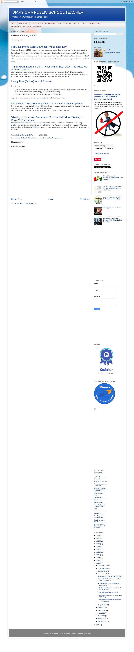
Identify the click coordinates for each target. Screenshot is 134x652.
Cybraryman (98, 490)
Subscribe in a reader (102, 153)
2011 (98, 625)
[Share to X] (43, 135)
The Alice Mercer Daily (33, 123)
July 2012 (101, 607)
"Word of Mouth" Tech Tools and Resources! (26, 27)
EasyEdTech (98, 497)
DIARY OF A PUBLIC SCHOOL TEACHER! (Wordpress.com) (79, 23)
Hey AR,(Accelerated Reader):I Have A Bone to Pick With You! (113, 177)
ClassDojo (97, 485)
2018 (98, 546)
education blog (44, 138)
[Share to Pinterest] (47, 135)
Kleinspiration (98, 502)
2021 (98, 538)
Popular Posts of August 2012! (108, 592)
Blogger (87, 633)
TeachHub (97, 513)
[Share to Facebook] (45, 135)
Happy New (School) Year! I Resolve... (32, 81)
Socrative (97, 511)
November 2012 (103, 568)
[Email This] (39, 135)
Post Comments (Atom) (28, 203)
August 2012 (102, 605)
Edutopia (97, 476)
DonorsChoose (99, 479)
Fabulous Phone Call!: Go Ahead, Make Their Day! (39, 46)
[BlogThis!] (41, 135)
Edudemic (97, 500)
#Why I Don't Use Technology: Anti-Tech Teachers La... (109, 579)
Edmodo (17, 125)
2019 (98, 544)
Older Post (84, 199)
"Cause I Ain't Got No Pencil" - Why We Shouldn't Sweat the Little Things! (112, 188)
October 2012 (103, 571)
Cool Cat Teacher (100, 488)
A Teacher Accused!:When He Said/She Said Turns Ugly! (112, 198)
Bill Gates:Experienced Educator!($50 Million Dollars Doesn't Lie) (112, 220)
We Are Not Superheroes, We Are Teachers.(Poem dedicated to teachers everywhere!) (107, 97)
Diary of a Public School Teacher (27, 138)
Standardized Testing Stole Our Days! (110, 576)
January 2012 (103, 621)
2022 (98, 535)
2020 (98, 541)
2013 (98, 560)
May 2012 (101, 613)
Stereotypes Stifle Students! (112, 208)
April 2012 (101, 616)
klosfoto (73, 633)
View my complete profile (112, 52)
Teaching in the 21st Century (99, 516)
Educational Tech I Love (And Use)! (43, 23)
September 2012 (104, 574)
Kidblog (35, 127)
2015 (98, 555)
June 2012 (102, 610)
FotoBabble (20, 123)
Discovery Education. (40, 106)
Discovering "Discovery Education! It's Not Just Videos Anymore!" (47, 103)
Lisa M (108, 50)
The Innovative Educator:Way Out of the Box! (100, 526)
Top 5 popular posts (56, 138)
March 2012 (102, 618)
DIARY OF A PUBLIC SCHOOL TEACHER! (48, 12)
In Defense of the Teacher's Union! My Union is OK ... (109, 588)
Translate (110, 148)
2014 (98, 557)
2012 (98, 563)
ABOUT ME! (23, 23)
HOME (13, 23)
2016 (98, 552)
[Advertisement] (104, 424)
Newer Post (16, 199)
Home (50, 199)
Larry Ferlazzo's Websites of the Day (99, 506)
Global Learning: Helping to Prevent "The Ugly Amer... (109, 600)
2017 (98, 549)
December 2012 (103, 565)
